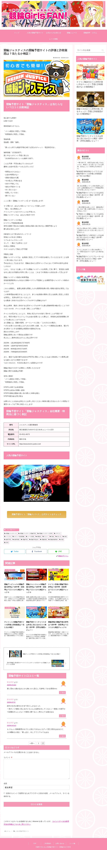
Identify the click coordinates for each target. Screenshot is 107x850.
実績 (52, 536)
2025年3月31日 (11, 725)
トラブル (8, 536)
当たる (59, 536)
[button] (102, 50)
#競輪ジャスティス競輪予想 (28, 533)
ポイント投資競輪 (19, 536)
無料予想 (8, 539)
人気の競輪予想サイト (12, 529)
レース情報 (31, 536)
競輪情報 (44, 539)
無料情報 (16, 539)
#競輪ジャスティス (11, 533)
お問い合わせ (59, 843)
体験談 (39, 536)
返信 (63, 692)
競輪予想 (25, 539)
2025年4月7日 (11, 702)
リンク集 (72, 843)
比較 (65, 536)
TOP (34, 843)
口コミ (46, 536)
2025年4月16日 (11, 685)
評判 (7, 542)
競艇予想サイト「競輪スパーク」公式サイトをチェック (36, 514)
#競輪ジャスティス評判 (45, 533)
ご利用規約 (47, 843)
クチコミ (58, 533)
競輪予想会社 (34, 539)
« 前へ (32, 743)
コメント (8, 757)
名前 (5, 783)
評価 (62, 539)
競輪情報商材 (54, 539)
